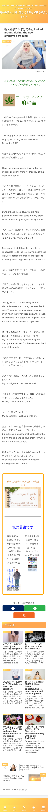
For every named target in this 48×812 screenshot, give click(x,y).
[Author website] (13, 608)
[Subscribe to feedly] (34, 608)
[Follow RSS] (23, 615)
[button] (43, 449)
